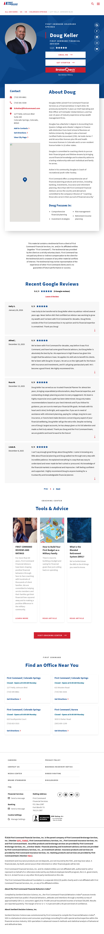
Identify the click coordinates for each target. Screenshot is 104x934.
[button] (25, 179)
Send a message (18, 798)
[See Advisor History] (65, 70)
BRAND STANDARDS (17, 780)
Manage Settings (18, 819)
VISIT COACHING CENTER (50, 635)
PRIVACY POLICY (52, 760)
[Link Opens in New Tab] (96, 25)
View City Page (20, 137)
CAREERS (12, 760)
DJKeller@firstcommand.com (27, 108)
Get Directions (20, 132)
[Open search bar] (92, 4)
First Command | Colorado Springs (24, 677)
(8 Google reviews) (62, 291)
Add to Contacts (21, 128)
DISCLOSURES (51, 780)
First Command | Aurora (66, 709)
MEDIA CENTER (15, 773)
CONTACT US (14, 767)
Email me (63, 55)
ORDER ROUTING (53, 773)
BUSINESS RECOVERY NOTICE (59, 767)
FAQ (10, 787)
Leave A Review (52, 296)
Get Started (63, 62)
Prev (46, 488)
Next (58, 488)
